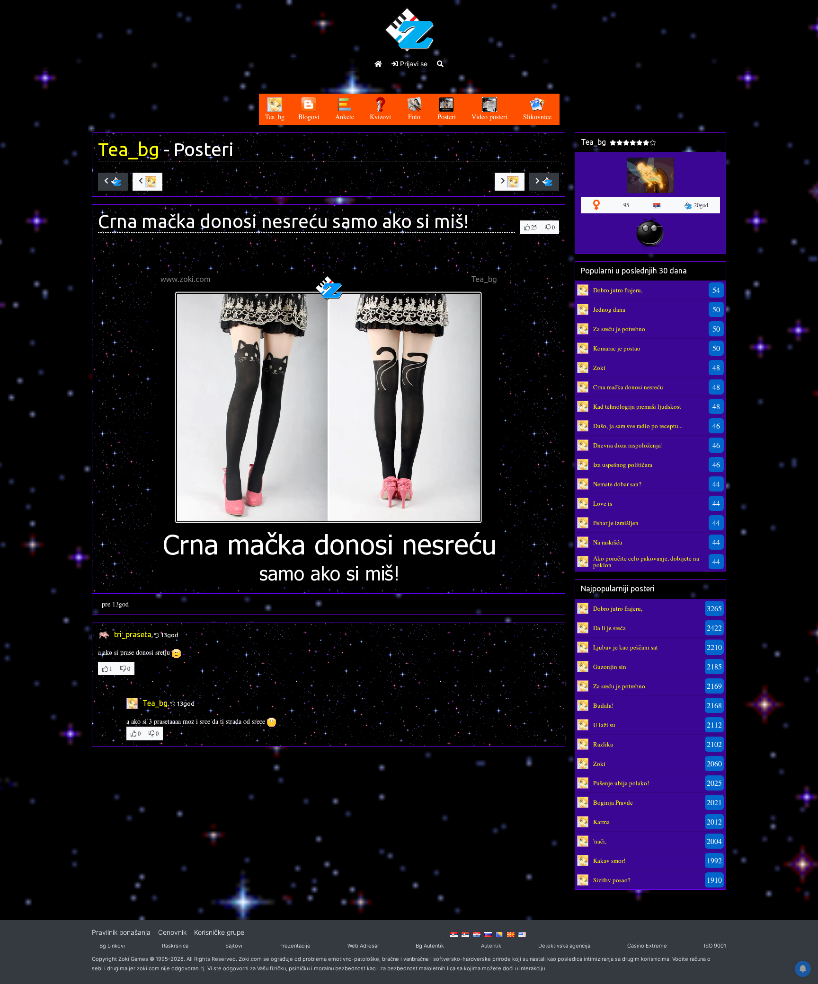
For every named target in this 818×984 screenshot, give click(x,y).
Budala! (603, 705)
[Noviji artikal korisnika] (147, 182)
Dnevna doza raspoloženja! (628, 445)
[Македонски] (511, 934)
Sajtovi (233, 945)
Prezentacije (295, 945)
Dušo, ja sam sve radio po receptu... (638, 426)
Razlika (603, 744)
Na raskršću (607, 542)
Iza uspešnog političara (622, 464)
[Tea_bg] (582, 289)
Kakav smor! (609, 860)
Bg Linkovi (112, 945)
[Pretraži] (440, 64)
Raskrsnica (175, 945)
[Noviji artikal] (113, 182)
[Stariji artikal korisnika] (510, 182)
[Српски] (454, 934)
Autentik (491, 945)
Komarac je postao (616, 348)
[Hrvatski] (476, 934)
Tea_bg (129, 149)
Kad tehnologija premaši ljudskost (637, 406)
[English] (522, 934)
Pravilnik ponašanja (121, 932)
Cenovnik (172, 932)
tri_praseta (132, 634)
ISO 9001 (715, 945)
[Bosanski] (499, 934)
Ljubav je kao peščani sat (625, 647)
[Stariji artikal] (544, 182)
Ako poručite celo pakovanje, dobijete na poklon (646, 561)
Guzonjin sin (609, 666)
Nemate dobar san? (617, 484)
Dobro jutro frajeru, (617, 290)
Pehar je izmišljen (616, 522)
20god (701, 205)
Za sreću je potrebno (619, 329)
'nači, (599, 841)
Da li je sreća (609, 628)
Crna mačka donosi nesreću (628, 387)
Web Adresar (363, 945)
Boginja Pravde (613, 802)
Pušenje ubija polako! (621, 783)
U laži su (604, 724)
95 (626, 205)
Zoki (599, 367)
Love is (602, 503)
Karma (601, 821)
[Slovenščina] (488, 934)
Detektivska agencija (564, 945)
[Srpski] (465, 934)
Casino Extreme (647, 945)
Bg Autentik (430, 945)
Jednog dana (609, 309)
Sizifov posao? (612, 880)
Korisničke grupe (219, 932)
